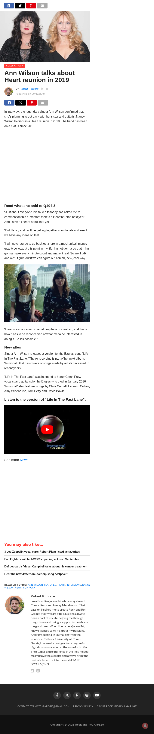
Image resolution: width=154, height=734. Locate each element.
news (18, 587)
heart (61, 584)
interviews (74, 584)
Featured (50, 584)
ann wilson (35, 584)
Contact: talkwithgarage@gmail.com (43, 706)
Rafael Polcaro (29, 88)
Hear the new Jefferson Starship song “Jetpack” (36, 574)
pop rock (29, 587)
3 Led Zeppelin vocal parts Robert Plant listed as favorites (42, 551)
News (24, 460)
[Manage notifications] (145, 726)
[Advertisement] (47, 167)
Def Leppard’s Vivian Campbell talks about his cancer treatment (45, 566)
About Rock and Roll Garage (117, 706)
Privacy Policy (83, 706)
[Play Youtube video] (47, 429)
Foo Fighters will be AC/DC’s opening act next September (41, 559)
